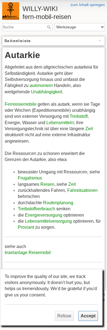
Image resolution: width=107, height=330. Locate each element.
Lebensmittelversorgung (48, 221)
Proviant (26, 227)
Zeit (89, 128)
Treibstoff (79, 116)
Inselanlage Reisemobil (28, 252)
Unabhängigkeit (46, 91)
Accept (88, 315)
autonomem (41, 85)
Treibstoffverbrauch (36, 208)
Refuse (64, 315)
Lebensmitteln (60, 122)
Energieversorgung (43, 215)
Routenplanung (58, 202)
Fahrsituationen (82, 190)
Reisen (47, 184)
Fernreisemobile (20, 104)
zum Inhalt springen (88, 4)
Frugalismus (30, 178)
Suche (49, 27)
